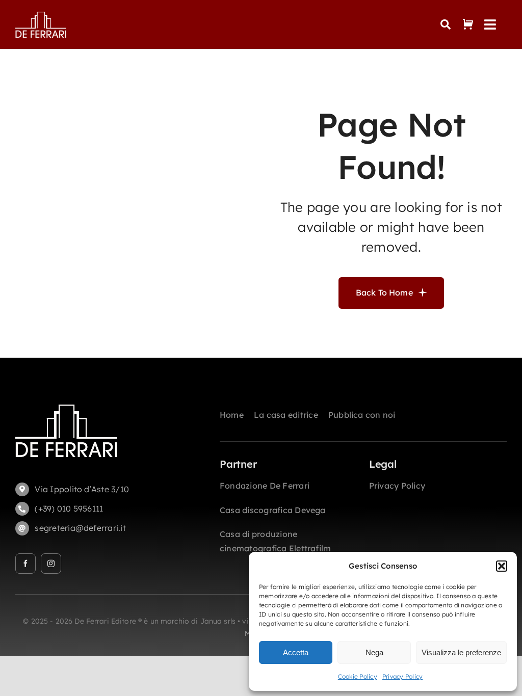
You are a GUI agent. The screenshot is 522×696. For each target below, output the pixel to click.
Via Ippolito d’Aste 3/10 (82, 489)
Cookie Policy (357, 676)
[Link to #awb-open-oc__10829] (445, 24)
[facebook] (25, 563)
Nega (374, 652)
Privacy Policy (402, 676)
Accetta (295, 652)
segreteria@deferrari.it (80, 528)
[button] (502, 566)
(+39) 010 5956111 (69, 508)
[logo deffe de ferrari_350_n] (40, 16)
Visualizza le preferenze (461, 652)
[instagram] (51, 563)
